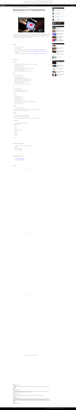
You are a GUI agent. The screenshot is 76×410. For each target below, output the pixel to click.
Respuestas (35, 5)
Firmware (32, 5)
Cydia (25, 5)
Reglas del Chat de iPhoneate (58, 408)
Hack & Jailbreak (16, 5)
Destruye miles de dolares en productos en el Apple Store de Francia (60, 51)
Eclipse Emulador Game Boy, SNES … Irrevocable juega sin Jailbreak (60, 31)
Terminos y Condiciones (48, 408)
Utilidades (18, 7)
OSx (29, 5)
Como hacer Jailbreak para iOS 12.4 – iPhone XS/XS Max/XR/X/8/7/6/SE (60, 37)
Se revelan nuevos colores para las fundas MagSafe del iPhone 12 (60, 72)
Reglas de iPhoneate (53, 408)
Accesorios (23, 5)
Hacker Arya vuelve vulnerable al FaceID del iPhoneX (60, 48)
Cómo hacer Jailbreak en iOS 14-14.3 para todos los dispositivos (60, 28)
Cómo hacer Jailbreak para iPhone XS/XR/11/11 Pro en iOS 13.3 (60, 34)
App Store (28, 5)
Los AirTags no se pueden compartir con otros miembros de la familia (60, 66)
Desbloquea (20, 5)
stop (55, 23)
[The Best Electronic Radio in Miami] (58, 23)
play (54, 23)
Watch (10, 5)
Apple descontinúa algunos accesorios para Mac (60, 62)
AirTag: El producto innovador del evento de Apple (60, 68)
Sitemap (62, 408)
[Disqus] (31, 372)
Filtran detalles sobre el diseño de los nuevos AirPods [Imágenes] (60, 75)
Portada (12, 7)
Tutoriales (13, 5)
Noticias (8, 5)
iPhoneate (3, 5)
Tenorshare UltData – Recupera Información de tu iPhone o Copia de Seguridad (60, 40)
